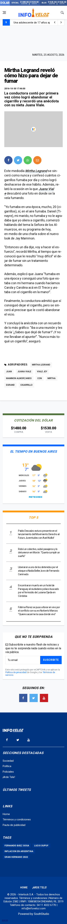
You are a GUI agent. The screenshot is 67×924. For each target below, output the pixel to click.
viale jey (42, 371)
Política (7, 766)
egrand (10, 385)
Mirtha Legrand (36, 171)
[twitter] (18, 160)
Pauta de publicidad (14, 825)
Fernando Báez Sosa (16, 845)
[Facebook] (23, 698)
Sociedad (8, 760)
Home (6, 814)
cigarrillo (26, 385)
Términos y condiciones (17, 819)
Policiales (8, 771)
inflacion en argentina (18, 851)
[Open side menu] (4, 12)
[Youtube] (44, 698)
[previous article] (61, 22)
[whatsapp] (28, 160)
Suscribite (51, 659)
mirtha (52, 378)
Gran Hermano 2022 (16, 857)
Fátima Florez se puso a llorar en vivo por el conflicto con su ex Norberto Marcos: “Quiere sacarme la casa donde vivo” (39, 611)
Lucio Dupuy (41, 845)
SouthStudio (41, 914)
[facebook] (8, 160)
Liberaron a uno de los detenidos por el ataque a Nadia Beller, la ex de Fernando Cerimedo (38, 571)
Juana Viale (24, 371)
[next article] (54, 22)
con (39, 378)
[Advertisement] (33, 39)
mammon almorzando (19, 378)
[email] (37, 160)
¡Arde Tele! (9, 777)
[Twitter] (33, 698)
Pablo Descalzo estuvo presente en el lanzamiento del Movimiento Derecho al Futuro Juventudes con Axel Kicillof (38, 534)
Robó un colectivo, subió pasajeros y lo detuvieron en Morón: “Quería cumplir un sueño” (39, 552)
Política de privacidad (15, 672)
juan (9, 371)
